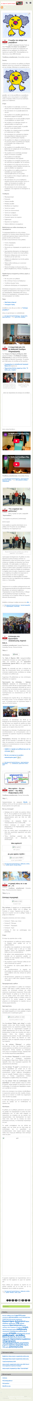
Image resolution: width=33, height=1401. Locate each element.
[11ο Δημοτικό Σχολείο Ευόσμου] (12, 4)
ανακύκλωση (15, 763)
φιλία (7, 1347)
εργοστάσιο (22, 763)
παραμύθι (6, 1339)
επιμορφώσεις (5, 1331)
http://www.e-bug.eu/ (10, 302)
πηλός (16, 1292)
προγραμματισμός (10, 1343)
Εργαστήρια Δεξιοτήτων (13, 1321)
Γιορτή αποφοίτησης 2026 (9, 1361)
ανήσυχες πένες (6, 1327)
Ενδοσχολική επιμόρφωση (15, 1319)
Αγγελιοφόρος (9, 606)
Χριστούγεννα (15, 1325)
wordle (7, 865)
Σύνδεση (4, 1378)
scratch (20, 1317)
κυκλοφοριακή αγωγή (23, 1333)
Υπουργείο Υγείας (10, 304)
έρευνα (11, 865)
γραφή (7, 1292)
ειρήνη (14, 1329)
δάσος (4, 1329)
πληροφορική (5, 481)
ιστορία (12, 1333)
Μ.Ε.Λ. (26, 763)
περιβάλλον (26, 1339)
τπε (3, 1347)
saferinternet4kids (13, 1317)
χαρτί (3, 764)
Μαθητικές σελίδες (6, 479)
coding (9, 1315)
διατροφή (9, 1329)
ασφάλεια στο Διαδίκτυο (16, 1327)
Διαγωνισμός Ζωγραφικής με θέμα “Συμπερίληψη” (15, 1368)
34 (16, 1300)
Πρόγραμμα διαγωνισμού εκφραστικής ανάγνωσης (15, 1358)
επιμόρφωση (14, 1331)
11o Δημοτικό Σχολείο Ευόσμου (12, 315)
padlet (24, 1315)
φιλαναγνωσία (16, 1347)
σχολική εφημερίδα (15, 1345)
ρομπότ (5, 1345)
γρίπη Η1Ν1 (17, 317)
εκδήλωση (22, 1329)
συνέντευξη (16, 606)
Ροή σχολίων (5, 1383)
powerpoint (5, 1317)
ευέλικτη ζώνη (22, 1331)
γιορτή (25, 1327)
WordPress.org (6, 1386)
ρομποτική (24, 1343)
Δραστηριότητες (6, 317)
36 (22, 1300)
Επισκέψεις (5, 763)
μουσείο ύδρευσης (18, 1337)
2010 (17, 479)
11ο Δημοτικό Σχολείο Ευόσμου (16, 1396)
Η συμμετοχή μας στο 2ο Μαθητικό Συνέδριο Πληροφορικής (17, 349)
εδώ (28, 602)
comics (12, 1315)
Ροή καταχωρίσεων (7, 1380)
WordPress (12, 1398)
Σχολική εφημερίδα (25, 605)
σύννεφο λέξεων (17, 865)
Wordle (26, 802)
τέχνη (26, 1345)
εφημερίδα (5, 1333)
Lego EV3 (18, 1315)
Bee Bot (4, 1315)
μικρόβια (23, 317)
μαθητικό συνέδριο (22, 479)
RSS (5, 7)
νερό (24, 1337)
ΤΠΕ (17, 1323)
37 (26, 1300)
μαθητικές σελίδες (13, 1335)
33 (12, 1300)
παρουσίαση (15, 1339)
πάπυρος (12, 1292)
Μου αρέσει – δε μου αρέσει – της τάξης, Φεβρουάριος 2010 (16, 791)
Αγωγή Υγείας (24, 315)
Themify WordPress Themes (23, 1398)
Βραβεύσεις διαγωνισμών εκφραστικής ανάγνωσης (15, 1356)
